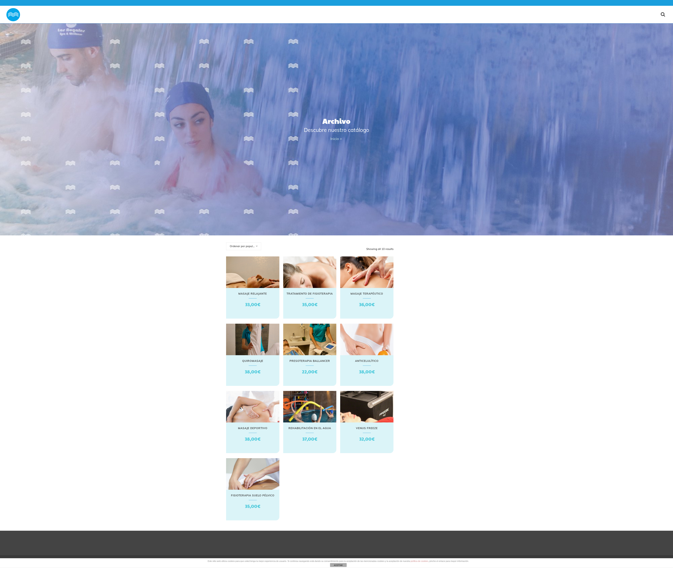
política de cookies (419, 561)
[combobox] (243, 246)
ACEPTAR (338, 565)
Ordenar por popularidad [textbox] (245, 246)
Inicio (334, 138)
